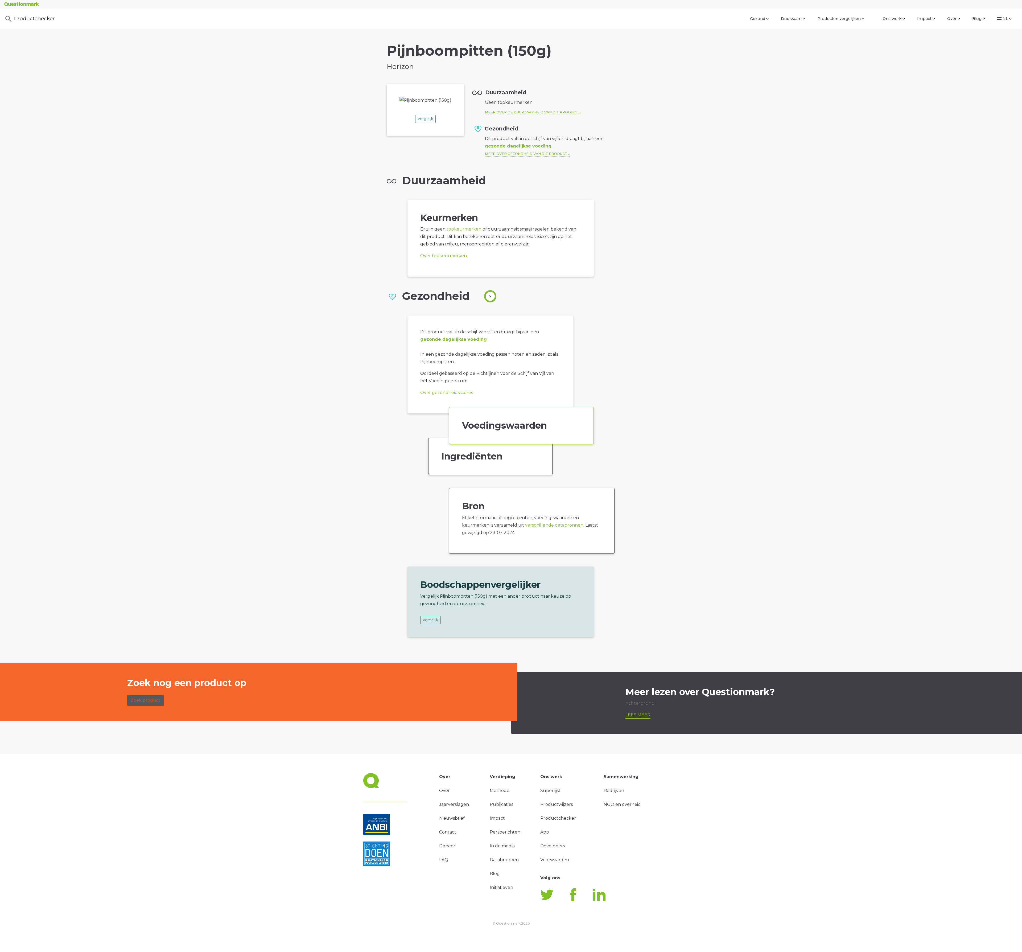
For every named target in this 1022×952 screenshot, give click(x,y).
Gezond (757, 18)
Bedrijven (614, 790)
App (544, 832)
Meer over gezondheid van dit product (526, 154)
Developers (552, 845)
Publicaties (501, 804)
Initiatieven (501, 887)
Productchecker (34, 18)
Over (952, 18)
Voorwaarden (554, 859)
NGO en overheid (622, 804)
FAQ (443, 859)
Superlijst (550, 790)
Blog (977, 18)
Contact (447, 832)
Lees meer (637, 714)
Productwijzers (556, 804)
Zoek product (145, 700)
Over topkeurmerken (443, 255)
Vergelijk (425, 118)
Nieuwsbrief (452, 818)
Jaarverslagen (454, 804)
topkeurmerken (464, 229)
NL (1005, 18)
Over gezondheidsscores (446, 392)
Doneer (447, 845)
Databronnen (504, 859)
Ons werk (892, 18)
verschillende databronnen (554, 525)
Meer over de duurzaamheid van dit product (531, 112)
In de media (502, 845)
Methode (499, 790)
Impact (924, 18)
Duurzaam (791, 18)
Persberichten (505, 832)
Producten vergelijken (839, 18)
